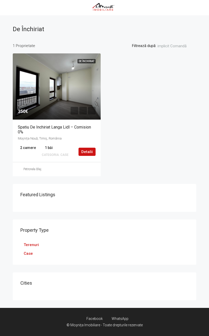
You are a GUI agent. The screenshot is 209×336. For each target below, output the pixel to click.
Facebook (94, 319)
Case (28, 253)
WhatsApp (119, 319)
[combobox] (176, 46)
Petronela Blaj (32, 169)
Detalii (87, 151)
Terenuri (31, 244)
